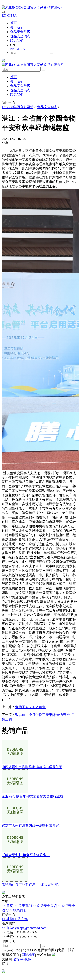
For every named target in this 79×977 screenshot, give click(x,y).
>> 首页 (7, 906)
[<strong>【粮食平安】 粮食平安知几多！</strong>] (15, 851)
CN (9, 15)
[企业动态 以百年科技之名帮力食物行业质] (15, 792)
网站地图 (28, 955)
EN (4, 15)
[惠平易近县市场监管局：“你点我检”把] (15, 880)
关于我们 (17, 27)
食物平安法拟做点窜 (30, 707)
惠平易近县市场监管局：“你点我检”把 (30, 884)
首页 (13, 23)
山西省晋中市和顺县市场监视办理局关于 (32, 767)
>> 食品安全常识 (44, 906)
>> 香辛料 (20, 919)
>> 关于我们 (23, 906)
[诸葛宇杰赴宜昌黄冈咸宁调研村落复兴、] (15, 821)
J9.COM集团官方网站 (17, 107)
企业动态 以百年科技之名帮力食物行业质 (32, 796)
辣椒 (27, 959)
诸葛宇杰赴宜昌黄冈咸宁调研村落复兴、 (32, 825)
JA (15, 15)
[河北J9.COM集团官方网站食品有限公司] (33, 7)
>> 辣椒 (7, 919)
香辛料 (18, 959)
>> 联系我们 (17, 910)
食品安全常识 (20, 32)
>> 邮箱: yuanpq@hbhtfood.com (24, 928)
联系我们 (17, 40)
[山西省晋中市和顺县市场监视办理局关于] (15, 763)
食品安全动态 (20, 36)
